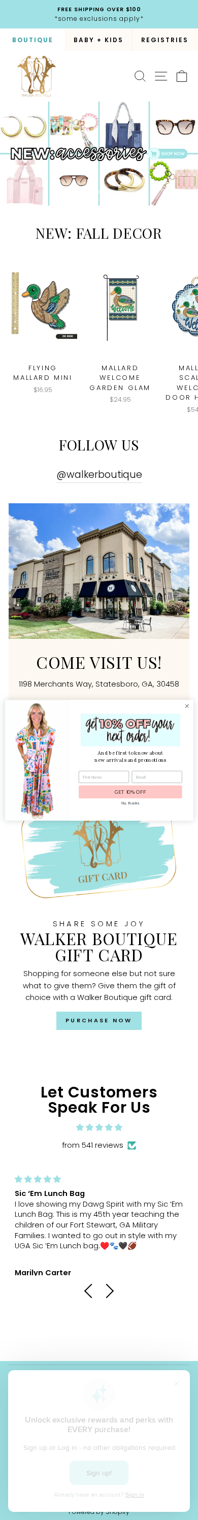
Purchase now (99, 1020)
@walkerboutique (99, 474)
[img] (99, 1127)
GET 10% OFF (130, 791)
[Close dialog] (187, 705)
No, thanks (130, 802)
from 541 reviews (92, 1145)
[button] (91, 1290)
